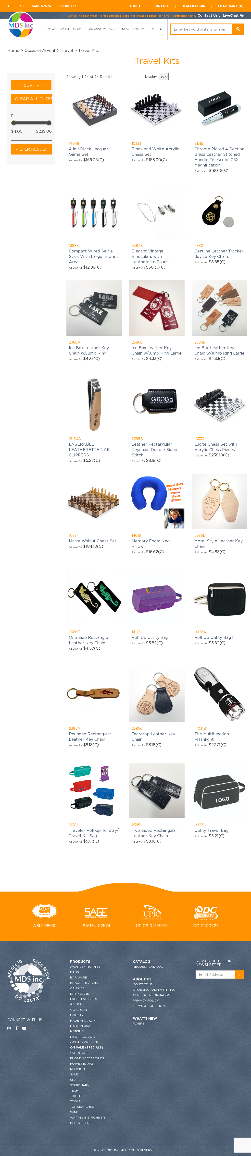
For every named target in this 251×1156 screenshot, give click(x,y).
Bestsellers (80, 1122)
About (135, 6)
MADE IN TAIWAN (83, 1020)
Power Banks (82, 1063)
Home (13, 50)
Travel (67, 50)
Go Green (78, 1009)
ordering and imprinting (154, 989)
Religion (77, 1069)
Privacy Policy (146, 1000)
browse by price (102, 29)
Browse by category (63, 29)
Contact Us (207, 15)
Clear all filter (33, 98)
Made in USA (80, 1025)
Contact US (143, 984)
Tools (75, 1101)
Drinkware (79, 993)
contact (161, 6)
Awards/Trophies (85, 966)
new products (135, 29)
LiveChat (231, 15)
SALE (74, 1074)
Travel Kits (88, 50)
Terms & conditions (150, 1005)
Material (77, 1031)
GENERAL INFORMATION (151, 995)
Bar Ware (78, 977)
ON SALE (158, 29)
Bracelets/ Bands (85, 982)
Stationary (79, 1085)
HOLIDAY (77, 1015)
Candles (77, 988)
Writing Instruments (88, 1117)
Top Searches (82, 1106)
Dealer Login (193, 6)
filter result (31, 149)
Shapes (76, 1079)
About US (142, 979)
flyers (138, 1023)
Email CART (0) (231, 6)
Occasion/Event (40, 50)
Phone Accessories (87, 1058)
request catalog (148, 966)
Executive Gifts (83, 999)
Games (75, 1004)
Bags (74, 972)
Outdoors (79, 1052)
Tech (74, 1090)
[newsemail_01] (239, 974)
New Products (83, 1036)
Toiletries (78, 1095)
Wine (74, 1112)
